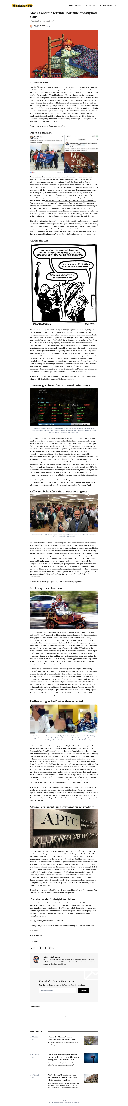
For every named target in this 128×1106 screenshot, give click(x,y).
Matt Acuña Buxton (40, 25)
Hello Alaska (73, 90)
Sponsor (92, 6)
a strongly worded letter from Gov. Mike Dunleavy (69, 348)
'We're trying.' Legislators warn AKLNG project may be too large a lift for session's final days (63, 1077)
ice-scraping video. (74, 582)
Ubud (77, 1102)
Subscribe (83, 990)
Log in (99, 6)
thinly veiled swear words (46, 548)
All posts (78, 6)
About (85, 6)
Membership (107, 6)
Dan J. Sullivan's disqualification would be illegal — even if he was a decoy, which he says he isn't (63, 1057)
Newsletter (35, 941)
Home (71, 6)
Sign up (64, 1100)
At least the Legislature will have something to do (60, 890)
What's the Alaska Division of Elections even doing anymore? (62, 1038)
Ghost (72, 1102)
